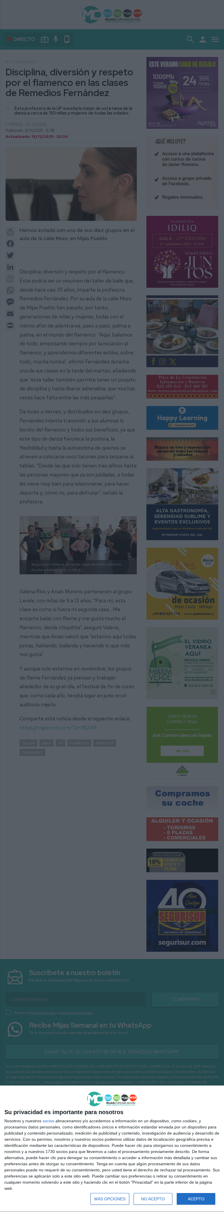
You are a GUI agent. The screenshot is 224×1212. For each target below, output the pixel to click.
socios (48, 1121)
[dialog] (112, 1149)
